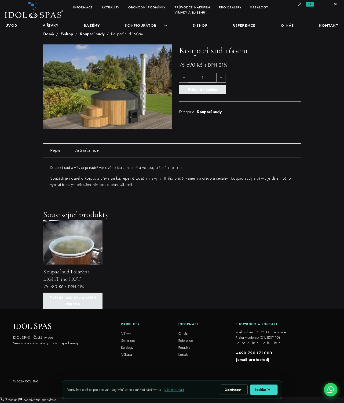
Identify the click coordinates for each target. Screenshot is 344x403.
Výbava (126, 354)
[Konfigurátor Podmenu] (165, 25)
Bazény (92, 25)
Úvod (11, 25)
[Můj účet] (299, 4)
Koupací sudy (92, 34)
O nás (287, 25)
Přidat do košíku (202, 89)
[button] (165, 51)
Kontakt (328, 25)
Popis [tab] (55, 150)
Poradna (184, 347)
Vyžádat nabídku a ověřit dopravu (73, 300)
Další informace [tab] (87, 150)
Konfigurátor (140, 25)
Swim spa (128, 340)
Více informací (174, 389)
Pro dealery (230, 7)
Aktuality (110, 7)
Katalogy (259, 7)
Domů (48, 34)
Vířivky (51, 25)
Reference (244, 25)
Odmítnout (232, 389)
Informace (83, 7)
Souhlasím (262, 389)
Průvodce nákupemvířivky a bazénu (192, 10)
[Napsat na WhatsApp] (330, 389)
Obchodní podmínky (147, 7)
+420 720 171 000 (254, 353)
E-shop (200, 25)
